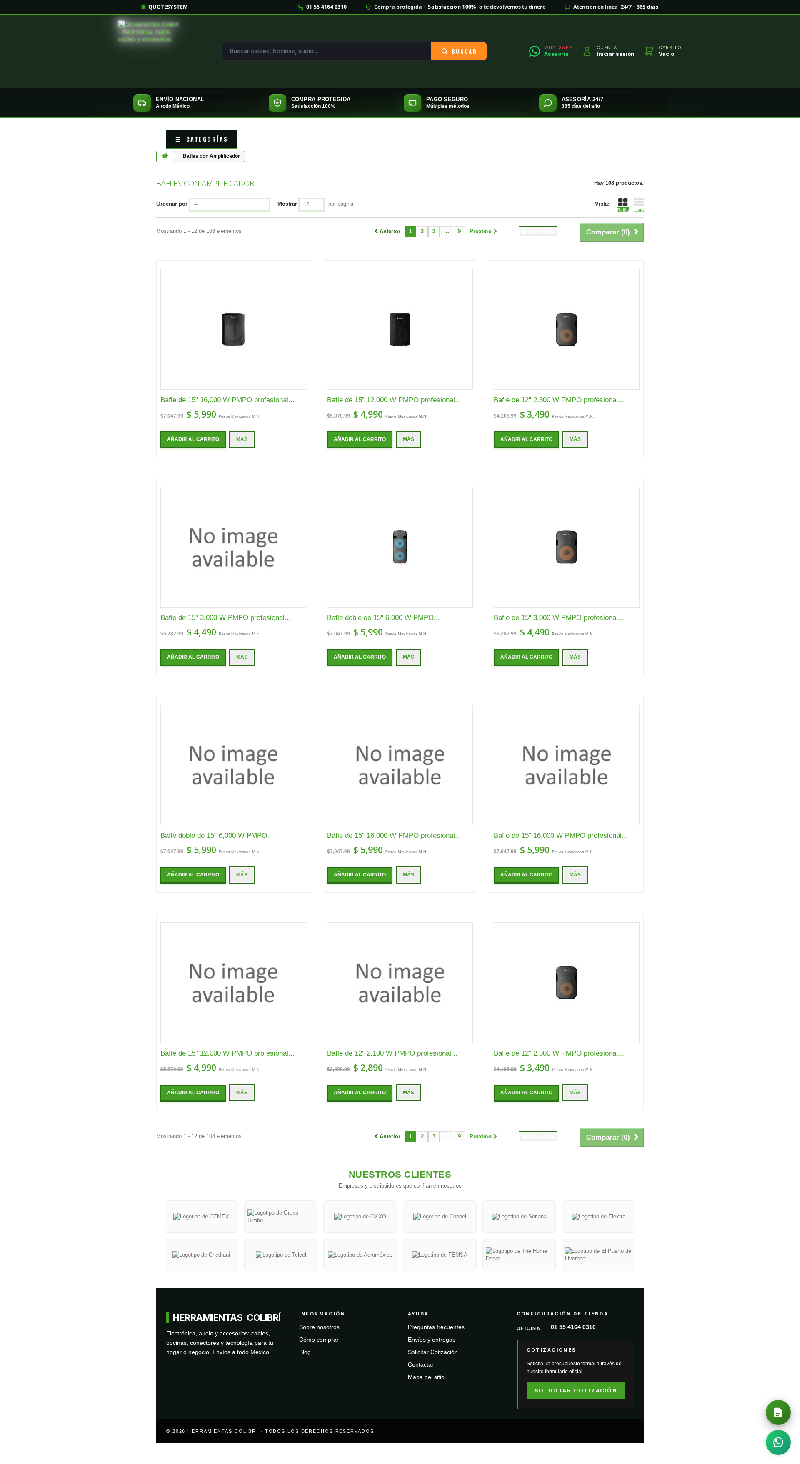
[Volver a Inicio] (165, 156)
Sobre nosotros (319, 1327)
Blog (305, 1352)
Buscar (464, 51)
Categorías (201, 138)
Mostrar (287, 204)
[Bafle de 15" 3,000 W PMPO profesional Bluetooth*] (233, 547)
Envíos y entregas (431, 1340)
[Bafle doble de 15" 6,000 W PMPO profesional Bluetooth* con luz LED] (400, 547)
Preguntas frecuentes (436, 1327)
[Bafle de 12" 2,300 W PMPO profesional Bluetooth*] (566, 329)
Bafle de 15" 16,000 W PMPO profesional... (227, 400)
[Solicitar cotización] (778, 1412)
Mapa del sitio (426, 1377)
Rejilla (623, 209)
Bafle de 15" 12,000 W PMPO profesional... (394, 400)
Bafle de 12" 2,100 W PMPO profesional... (392, 1053)
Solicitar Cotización (433, 1352)
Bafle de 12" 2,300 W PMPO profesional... (559, 400)
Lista (639, 209)
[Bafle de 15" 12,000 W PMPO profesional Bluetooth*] (400, 329)
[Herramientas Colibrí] (149, 51)
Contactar (421, 1365)
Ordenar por (172, 204)
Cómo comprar (319, 1340)
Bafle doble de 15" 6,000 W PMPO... (383, 618)
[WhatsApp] (778, 1442)
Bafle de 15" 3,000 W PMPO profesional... (225, 618)
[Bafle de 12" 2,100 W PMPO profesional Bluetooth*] (400, 982)
